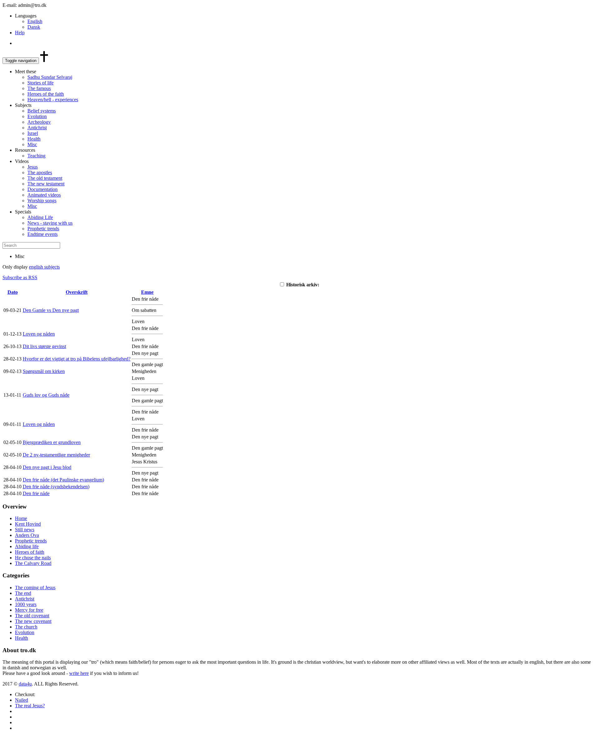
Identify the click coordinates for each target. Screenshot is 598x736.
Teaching (36, 155)
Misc (32, 144)
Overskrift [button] (77, 292)
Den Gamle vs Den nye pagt (51, 310)
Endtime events (42, 234)
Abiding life (27, 546)
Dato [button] (12, 292)
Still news (24, 529)
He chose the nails (33, 557)
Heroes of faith (29, 552)
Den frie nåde (36, 493)
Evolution (37, 116)
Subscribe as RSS (19, 277)
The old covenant (32, 615)
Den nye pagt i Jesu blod (47, 467)
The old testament (44, 178)
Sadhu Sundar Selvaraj (49, 77)
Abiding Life (40, 217)
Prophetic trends (43, 228)
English (34, 21)
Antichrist (37, 127)
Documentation (42, 189)
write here (79, 673)
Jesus (32, 167)
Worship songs (41, 200)
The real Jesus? (30, 705)
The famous (39, 88)
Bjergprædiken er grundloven (52, 442)
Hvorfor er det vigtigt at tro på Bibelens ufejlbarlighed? (77, 358)
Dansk (33, 27)
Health (33, 138)
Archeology (39, 122)
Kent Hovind (28, 524)
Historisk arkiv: (302, 284)
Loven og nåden (39, 334)
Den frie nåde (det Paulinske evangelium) (63, 479)
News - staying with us (50, 223)
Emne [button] (147, 292)
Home (21, 518)
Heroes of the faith (45, 94)
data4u (25, 683)
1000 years (25, 604)
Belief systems (41, 110)
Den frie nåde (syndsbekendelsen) (56, 486)
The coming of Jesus (35, 587)
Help (20, 32)
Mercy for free (29, 610)
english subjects (44, 267)
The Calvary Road (33, 563)
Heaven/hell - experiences (52, 99)
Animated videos (44, 195)
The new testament (45, 183)
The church (26, 626)
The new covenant (33, 621)
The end (23, 593)
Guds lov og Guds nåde (46, 395)
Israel (32, 133)
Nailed (21, 700)
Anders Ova (27, 535)
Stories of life (40, 82)
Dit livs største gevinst (44, 346)
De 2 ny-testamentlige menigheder (56, 454)
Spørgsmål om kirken (44, 371)
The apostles (39, 172)
